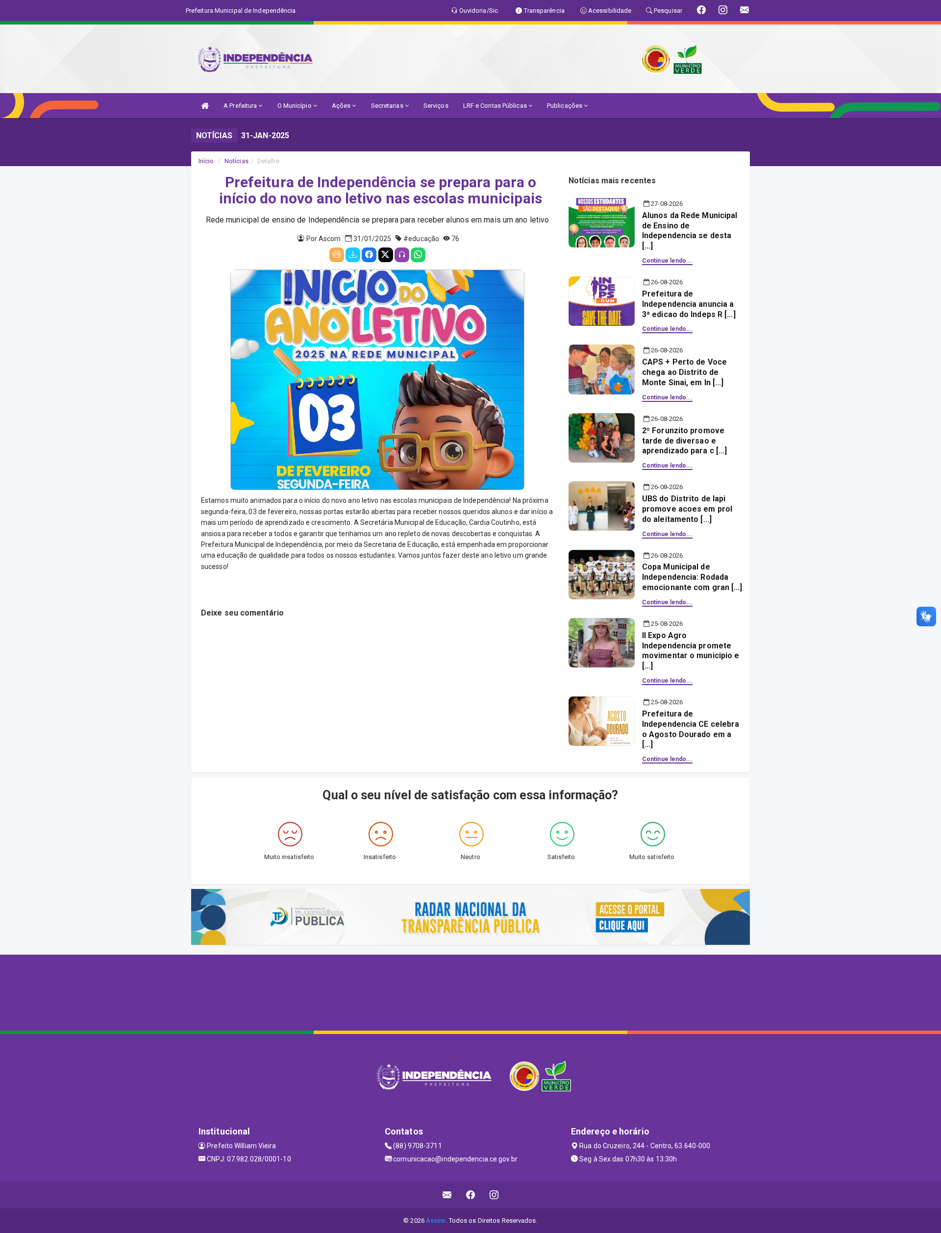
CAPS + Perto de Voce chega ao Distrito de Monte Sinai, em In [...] (684, 372)
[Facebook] (369, 254)
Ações (342, 105)
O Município (295, 105)
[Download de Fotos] (353, 254)
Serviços (435, 105)
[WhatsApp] (418, 254)
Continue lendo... (667, 260)
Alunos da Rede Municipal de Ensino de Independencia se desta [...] (689, 230)
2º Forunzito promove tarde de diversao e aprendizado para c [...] (684, 441)
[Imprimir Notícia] (336, 254)
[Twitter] (385, 254)
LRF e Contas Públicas (495, 105)
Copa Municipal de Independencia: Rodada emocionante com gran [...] (692, 577)
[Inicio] (205, 105)
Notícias (236, 161)
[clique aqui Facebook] (470, 1195)
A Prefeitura (240, 105)
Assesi (436, 1220)
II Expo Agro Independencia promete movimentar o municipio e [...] (690, 650)
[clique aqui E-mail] (447, 1195)
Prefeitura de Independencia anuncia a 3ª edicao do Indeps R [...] (689, 304)
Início (206, 161)
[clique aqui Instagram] (494, 1195)
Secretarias (388, 105)
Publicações (565, 105)
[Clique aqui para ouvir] (402, 254)
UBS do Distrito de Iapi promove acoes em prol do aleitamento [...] (687, 509)
